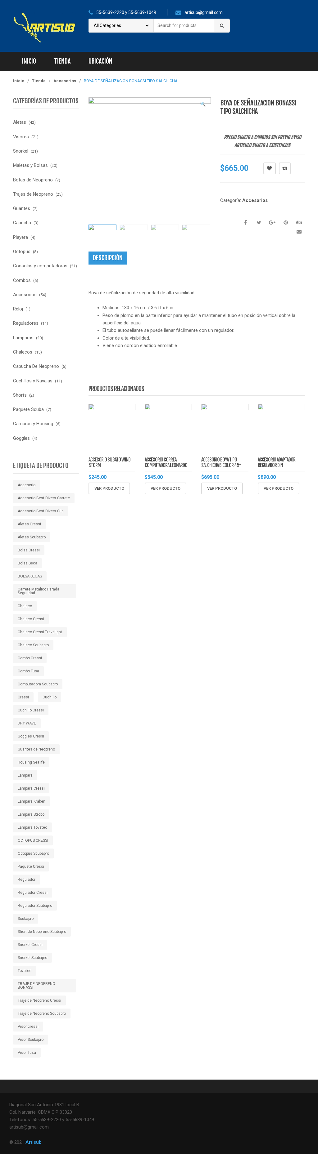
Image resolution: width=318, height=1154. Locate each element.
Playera (20, 237)
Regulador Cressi (33, 892)
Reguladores (26, 323)
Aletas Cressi (29, 524)
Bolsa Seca (27, 563)
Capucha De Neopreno (36, 366)
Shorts (20, 395)
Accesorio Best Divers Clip (40, 511)
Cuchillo (50, 697)
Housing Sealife (31, 762)
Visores (21, 137)
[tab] (108, 258)
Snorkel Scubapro (32, 958)
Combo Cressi (30, 658)
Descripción (108, 258)
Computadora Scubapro (38, 684)
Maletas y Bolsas (30, 165)
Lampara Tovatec (32, 827)
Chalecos (22, 352)
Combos (22, 280)
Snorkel (20, 151)
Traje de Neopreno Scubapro (42, 1013)
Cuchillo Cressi (31, 710)
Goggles (21, 438)
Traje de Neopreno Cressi (39, 1000)
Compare (285, 168)
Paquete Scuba (28, 409)
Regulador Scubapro (35, 905)
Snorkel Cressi (30, 944)
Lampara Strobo (31, 814)
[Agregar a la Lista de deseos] (109, 500)
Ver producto (109, 488)
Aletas (19, 122)
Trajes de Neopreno (33, 194)
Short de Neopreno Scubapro (42, 931)
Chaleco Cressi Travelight (40, 632)
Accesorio (26, 485)
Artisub (33, 1142)
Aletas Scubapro (32, 537)
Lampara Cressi (31, 788)
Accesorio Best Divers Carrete (44, 498)
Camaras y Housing (33, 423)
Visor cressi (28, 1026)
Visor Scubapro (30, 1039)
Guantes (21, 208)
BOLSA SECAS (30, 576)
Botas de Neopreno (33, 180)
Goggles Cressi (31, 736)
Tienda (62, 61)
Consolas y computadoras (40, 266)
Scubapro (26, 918)
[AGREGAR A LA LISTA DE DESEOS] (269, 168)
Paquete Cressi (31, 866)
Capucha (22, 222)
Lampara (25, 775)
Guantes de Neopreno (36, 749)
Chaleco (25, 606)
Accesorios (64, 80)
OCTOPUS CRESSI (33, 840)
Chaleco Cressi (31, 619)
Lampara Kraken (31, 801)
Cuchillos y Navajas (32, 381)
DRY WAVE (27, 723)
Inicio (29, 61)
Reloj (18, 309)
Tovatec (24, 971)
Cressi (23, 697)
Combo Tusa (28, 671)
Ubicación (100, 61)
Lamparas (23, 338)
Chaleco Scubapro (33, 645)
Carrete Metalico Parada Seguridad (38, 591)
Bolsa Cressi (29, 550)
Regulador (26, 879)
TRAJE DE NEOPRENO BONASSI (36, 986)
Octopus (21, 251)
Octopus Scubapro (33, 853)
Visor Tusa (27, 1052)
